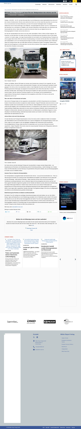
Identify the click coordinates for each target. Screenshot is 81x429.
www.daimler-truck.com (17, 206)
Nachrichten (9, 9)
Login (70, 1)
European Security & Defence (67, 344)
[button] (76, 4)
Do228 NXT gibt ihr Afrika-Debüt (67, 22)
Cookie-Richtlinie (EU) (54, 427)
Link (33, 225)
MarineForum (64, 346)
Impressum (68, 427)
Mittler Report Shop (65, 351)
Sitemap (73, 427)
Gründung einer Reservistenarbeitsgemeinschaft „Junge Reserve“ (67, 38)
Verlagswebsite (65, 348)
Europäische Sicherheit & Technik (66, 341)
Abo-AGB (47, 427)
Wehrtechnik (20, 12)
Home (6, 9)
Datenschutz (62, 427)
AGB (44, 427)
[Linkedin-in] (66, 1)
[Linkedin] (37, 337)
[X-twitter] (64, 1)
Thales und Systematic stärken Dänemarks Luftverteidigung (12, 254)
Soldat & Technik (65, 338)
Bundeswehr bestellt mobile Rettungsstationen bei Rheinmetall (49, 248)
